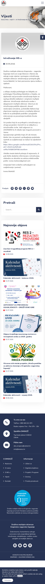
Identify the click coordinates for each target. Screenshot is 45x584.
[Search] (39, 209)
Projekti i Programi (31, 472)
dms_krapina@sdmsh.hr (22, 446)
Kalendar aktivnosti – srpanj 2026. (17, 395)
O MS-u (7, 472)
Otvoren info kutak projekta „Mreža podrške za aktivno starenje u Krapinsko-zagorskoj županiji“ (22, 366)
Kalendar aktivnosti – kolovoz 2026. (18, 278)
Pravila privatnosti (31, 481)
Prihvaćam (7, 580)
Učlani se (28, 464)
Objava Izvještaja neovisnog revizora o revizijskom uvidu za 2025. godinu (19, 335)
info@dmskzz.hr (19, 449)
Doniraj (27, 477)
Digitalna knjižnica (31, 468)
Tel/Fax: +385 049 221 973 (23, 423)
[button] (42, 37)
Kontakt (8, 481)
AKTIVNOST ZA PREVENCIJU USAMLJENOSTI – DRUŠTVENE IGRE (18, 306)
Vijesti (12, 19)
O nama (8, 468)
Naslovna (4, 19)
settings (20, 576)
